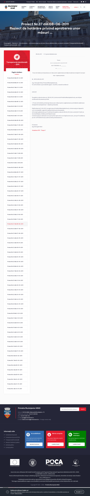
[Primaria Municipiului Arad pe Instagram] (85, 2)
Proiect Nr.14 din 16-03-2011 (15, 332)
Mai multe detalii (34, 444)
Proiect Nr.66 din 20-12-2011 (15, 92)
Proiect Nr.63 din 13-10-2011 (15, 106)
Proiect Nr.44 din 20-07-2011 (15, 191)
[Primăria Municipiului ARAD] (11, 7)
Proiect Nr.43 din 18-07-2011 (15, 195)
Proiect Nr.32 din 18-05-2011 (15, 247)
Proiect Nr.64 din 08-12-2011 (15, 101)
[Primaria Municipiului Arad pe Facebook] (81, 2)
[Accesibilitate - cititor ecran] (84, 7)
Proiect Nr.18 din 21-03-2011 (15, 313)
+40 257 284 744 (25, 416)
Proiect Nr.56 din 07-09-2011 (15, 139)
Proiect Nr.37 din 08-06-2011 (15, 224)
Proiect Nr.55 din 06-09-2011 (15, 144)
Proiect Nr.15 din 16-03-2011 (15, 327)
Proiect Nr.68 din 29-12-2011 (15, 82)
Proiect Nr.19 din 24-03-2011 (15, 308)
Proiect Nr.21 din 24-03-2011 (15, 299)
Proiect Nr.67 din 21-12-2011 (15, 87)
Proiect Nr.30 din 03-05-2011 (15, 257)
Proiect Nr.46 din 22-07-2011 (15, 181)
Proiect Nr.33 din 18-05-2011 (15, 242)
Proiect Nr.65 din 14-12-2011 (15, 97)
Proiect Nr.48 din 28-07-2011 (15, 172)
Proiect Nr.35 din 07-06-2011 (15, 233)
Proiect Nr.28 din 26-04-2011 (15, 266)
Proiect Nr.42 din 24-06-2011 (15, 200)
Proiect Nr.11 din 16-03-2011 (15, 346)
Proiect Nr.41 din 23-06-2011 (15, 205)
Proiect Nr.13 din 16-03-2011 (15, 337)
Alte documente (23, 43)
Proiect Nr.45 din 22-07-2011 (15, 186)
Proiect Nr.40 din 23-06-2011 (15, 209)
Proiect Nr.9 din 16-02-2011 (14, 355)
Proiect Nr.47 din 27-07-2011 (15, 177)
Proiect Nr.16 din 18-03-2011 (15, 322)
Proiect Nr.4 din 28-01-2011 (14, 374)
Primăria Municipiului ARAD (52, 485)
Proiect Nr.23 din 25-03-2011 (15, 290)
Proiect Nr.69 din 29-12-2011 (15, 78)
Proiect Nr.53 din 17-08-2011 (15, 153)
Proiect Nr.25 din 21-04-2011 (15, 280)
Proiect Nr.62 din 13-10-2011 (15, 111)
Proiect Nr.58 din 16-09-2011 (15, 129)
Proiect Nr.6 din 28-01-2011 (14, 365)
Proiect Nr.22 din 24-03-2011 (15, 294)
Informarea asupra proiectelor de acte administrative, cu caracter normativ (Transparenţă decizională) (56, 43)
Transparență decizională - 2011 (12, 45)
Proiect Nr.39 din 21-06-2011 (15, 214)
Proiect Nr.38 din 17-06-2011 (15, 219)
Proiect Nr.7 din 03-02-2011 (15, 360)
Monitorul (15, 43)
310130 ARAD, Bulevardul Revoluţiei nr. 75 (33, 412)
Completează (55, 444)
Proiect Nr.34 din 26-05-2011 (15, 238)
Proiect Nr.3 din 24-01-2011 (14, 379)
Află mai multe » (18, 493)
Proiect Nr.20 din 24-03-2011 (15, 304)
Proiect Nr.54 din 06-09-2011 (15, 148)
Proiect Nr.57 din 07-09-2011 (15, 134)
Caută (82, 409)
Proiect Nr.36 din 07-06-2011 (15, 228)
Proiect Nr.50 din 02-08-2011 (15, 167)
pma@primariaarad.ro (28, 417)
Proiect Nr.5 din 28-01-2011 (14, 370)
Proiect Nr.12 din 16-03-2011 (15, 341)
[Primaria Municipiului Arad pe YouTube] (83, 2)
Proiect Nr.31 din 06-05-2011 (15, 252)
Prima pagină (7, 43)
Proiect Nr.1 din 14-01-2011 (14, 388)
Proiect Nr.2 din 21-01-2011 (14, 384)
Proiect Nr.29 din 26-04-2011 (15, 261)
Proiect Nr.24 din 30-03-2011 (15, 285)
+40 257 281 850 (10, 2)
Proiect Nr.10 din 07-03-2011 (15, 351)
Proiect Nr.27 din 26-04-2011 (15, 271)
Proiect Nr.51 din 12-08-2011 (15, 162)
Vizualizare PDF (36, 130)
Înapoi (43, 130)
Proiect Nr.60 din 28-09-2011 (15, 120)
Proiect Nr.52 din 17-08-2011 (15, 158)
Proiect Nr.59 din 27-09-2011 (15, 125)
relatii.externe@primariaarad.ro (30, 419)
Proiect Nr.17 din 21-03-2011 (15, 318)
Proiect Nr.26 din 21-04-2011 (15, 275)
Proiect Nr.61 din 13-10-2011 (15, 115)
